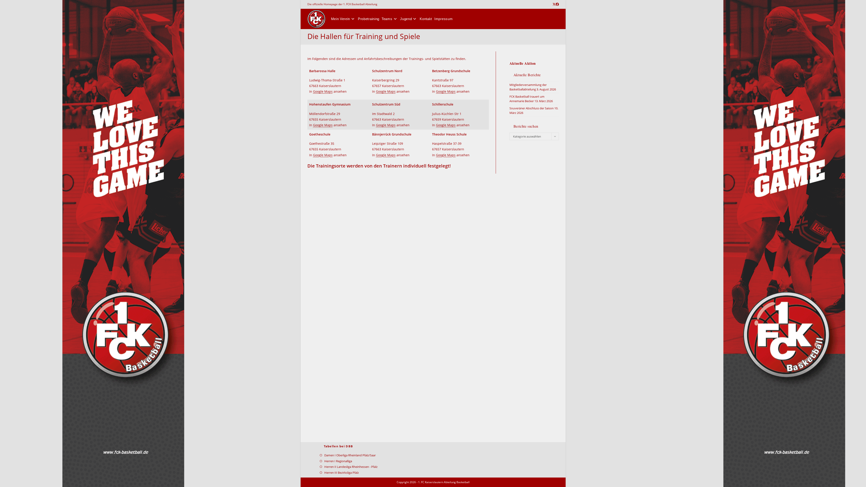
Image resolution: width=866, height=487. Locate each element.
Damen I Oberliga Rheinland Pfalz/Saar (350, 455)
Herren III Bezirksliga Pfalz (341, 473)
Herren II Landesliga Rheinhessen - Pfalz (351, 467)
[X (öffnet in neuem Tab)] (554, 4)
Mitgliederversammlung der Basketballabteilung (528, 87)
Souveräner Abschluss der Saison (531, 108)
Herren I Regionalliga (338, 461)
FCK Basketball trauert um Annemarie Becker (526, 98)
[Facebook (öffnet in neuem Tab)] (557, 4)
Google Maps (323, 91)
